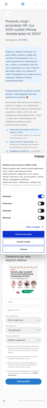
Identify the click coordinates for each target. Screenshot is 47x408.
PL (37, 4)
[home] (22, 4)
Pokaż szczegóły (33, 227)
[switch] (41, 203)
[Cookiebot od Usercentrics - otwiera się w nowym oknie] (34, 156)
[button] (6, 4)
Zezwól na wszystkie (23, 234)
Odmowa (23, 249)
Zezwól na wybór (23, 242)
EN (42, 4)
